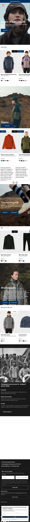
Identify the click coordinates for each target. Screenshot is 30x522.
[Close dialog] (27, 507)
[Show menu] (27, 5)
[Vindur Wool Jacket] (9, 321)
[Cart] (24, 5)
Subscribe (15, 487)
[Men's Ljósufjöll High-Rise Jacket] (9, 61)
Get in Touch (4, 502)
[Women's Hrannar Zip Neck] (9, 141)
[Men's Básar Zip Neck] (9, 241)
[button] (7, 174)
